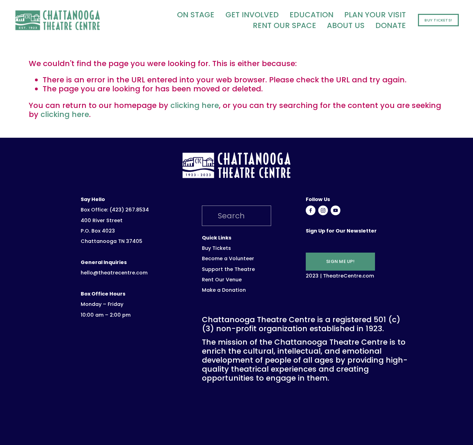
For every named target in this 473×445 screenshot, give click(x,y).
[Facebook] (310, 210)
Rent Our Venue (222, 280)
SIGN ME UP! (340, 261)
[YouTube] (335, 210)
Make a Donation (224, 290)
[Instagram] (323, 210)
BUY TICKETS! (438, 20)
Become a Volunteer (228, 259)
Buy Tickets (216, 248)
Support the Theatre (228, 269)
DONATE (390, 25)
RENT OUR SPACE (284, 25)
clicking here (194, 105)
